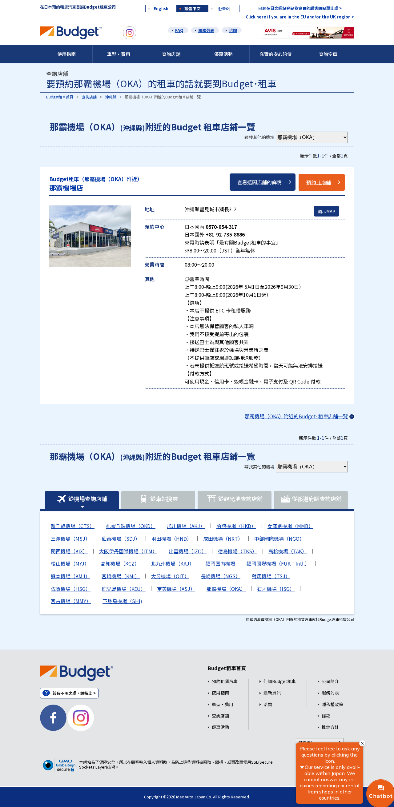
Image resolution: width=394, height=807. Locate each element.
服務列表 (206, 30)
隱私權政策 (332, 704)
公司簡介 (330, 681)
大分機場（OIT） (170, 576)
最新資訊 (272, 692)
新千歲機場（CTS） (72, 525)
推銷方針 (330, 727)
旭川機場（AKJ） (186, 525)
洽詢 (233, 30)
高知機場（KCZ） (120, 563)
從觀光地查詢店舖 (240, 499)
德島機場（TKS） (237, 551)
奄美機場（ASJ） (176, 588)
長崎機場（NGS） (220, 576)
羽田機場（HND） (171, 538)
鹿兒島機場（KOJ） (124, 588)
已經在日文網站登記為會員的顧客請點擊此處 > (300, 8)
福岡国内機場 (220, 563)
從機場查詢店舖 (87, 499)
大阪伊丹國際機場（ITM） (128, 551)
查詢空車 (328, 54)
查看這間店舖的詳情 (259, 182)
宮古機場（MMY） (71, 600)
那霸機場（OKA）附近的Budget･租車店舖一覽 (296, 416)
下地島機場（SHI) (122, 600)
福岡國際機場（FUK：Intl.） (278, 563)
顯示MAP (326, 211)
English (161, 8)
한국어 (224, 8)
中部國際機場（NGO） (279, 538)
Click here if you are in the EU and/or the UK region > (300, 17)
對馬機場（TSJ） (271, 576)
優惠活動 (223, 54)
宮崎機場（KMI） (121, 576)
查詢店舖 (171, 54)
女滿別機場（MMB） (290, 525)
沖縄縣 (110, 96)
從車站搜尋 (164, 499)
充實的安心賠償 (275, 54)
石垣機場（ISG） (276, 588)
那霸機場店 (95, 184)
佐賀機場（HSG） (70, 588)
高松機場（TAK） (287, 551)
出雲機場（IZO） (188, 551)
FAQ (179, 30)
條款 (326, 715)
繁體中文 (192, 8)
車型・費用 (118, 54)
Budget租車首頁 (59, 96)
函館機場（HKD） (236, 525)
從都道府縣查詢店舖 (317, 499)
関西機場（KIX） (69, 551)
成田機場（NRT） (223, 538)
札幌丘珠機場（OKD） (130, 525)
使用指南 (66, 54)
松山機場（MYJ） (70, 563)
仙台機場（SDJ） (121, 538)
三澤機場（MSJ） (70, 538)
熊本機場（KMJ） (70, 576)
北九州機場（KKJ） (172, 563)
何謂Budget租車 (279, 681)
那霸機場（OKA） (226, 588)
